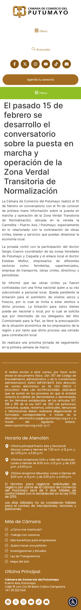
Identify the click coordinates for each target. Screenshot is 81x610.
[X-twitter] (25, 64)
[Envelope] (66, 64)
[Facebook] (8, 602)
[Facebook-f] (14, 64)
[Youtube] (45, 64)
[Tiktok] (56, 64)
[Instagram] (35, 64)
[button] (40, 31)
